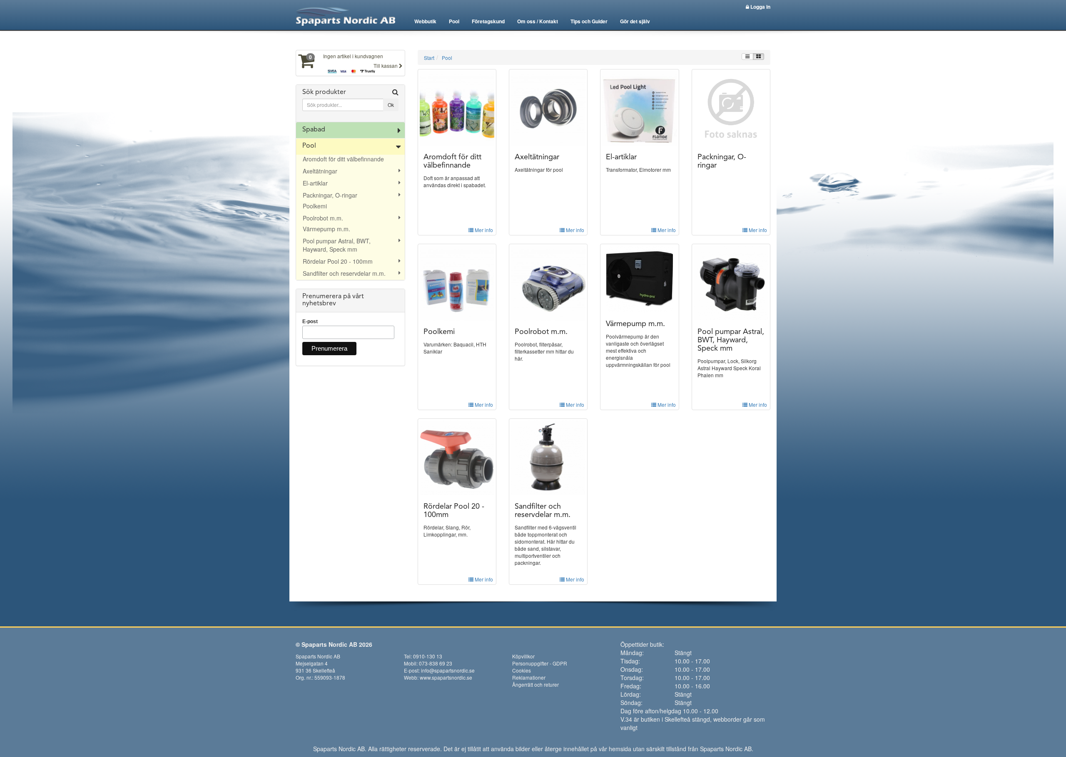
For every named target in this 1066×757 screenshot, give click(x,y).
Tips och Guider (589, 21)
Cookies (521, 670)
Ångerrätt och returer (535, 684)
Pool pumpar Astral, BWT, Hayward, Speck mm (337, 245)
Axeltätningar (320, 171)
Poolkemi (315, 206)
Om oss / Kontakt (537, 21)
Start (429, 57)
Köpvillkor (523, 656)
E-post (310, 321)
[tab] (350, 103)
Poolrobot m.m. (323, 218)
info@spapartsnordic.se (448, 670)
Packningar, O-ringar (330, 195)
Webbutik (425, 21)
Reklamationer (528, 677)
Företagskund (488, 21)
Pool (454, 21)
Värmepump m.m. (326, 229)
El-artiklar (315, 183)
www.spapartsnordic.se (446, 677)
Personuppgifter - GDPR (539, 663)
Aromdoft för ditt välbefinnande (343, 159)
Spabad (313, 129)
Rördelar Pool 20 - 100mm (338, 261)
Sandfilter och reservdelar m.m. (344, 273)
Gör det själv (635, 21)
